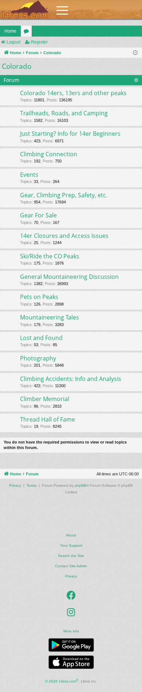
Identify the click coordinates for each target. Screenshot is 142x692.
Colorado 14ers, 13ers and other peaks (73, 93)
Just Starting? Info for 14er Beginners (70, 134)
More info (71, 631)
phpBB (80, 485)
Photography (38, 358)
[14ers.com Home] (25, 10)
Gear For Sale (38, 215)
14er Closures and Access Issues (64, 236)
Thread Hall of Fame (47, 419)
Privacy (71, 576)
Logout (13, 42)
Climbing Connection (48, 154)
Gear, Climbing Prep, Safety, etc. (63, 195)
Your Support (71, 545)
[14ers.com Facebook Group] (71, 595)
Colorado (16, 66)
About (71, 535)
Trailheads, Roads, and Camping (64, 113)
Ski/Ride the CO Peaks (49, 256)
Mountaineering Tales (49, 317)
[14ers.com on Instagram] (71, 612)
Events (29, 175)
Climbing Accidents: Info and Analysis (70, 379)
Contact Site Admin (71, 566)
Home (10, 31)
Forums (28, 33)
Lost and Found (41, 338)
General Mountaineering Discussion (69, 277)
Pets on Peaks (39, 297)
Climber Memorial (44, 399)
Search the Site (71, 556)
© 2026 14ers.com (61, 680)
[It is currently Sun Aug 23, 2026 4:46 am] (135, 53)
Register (39, 42)
